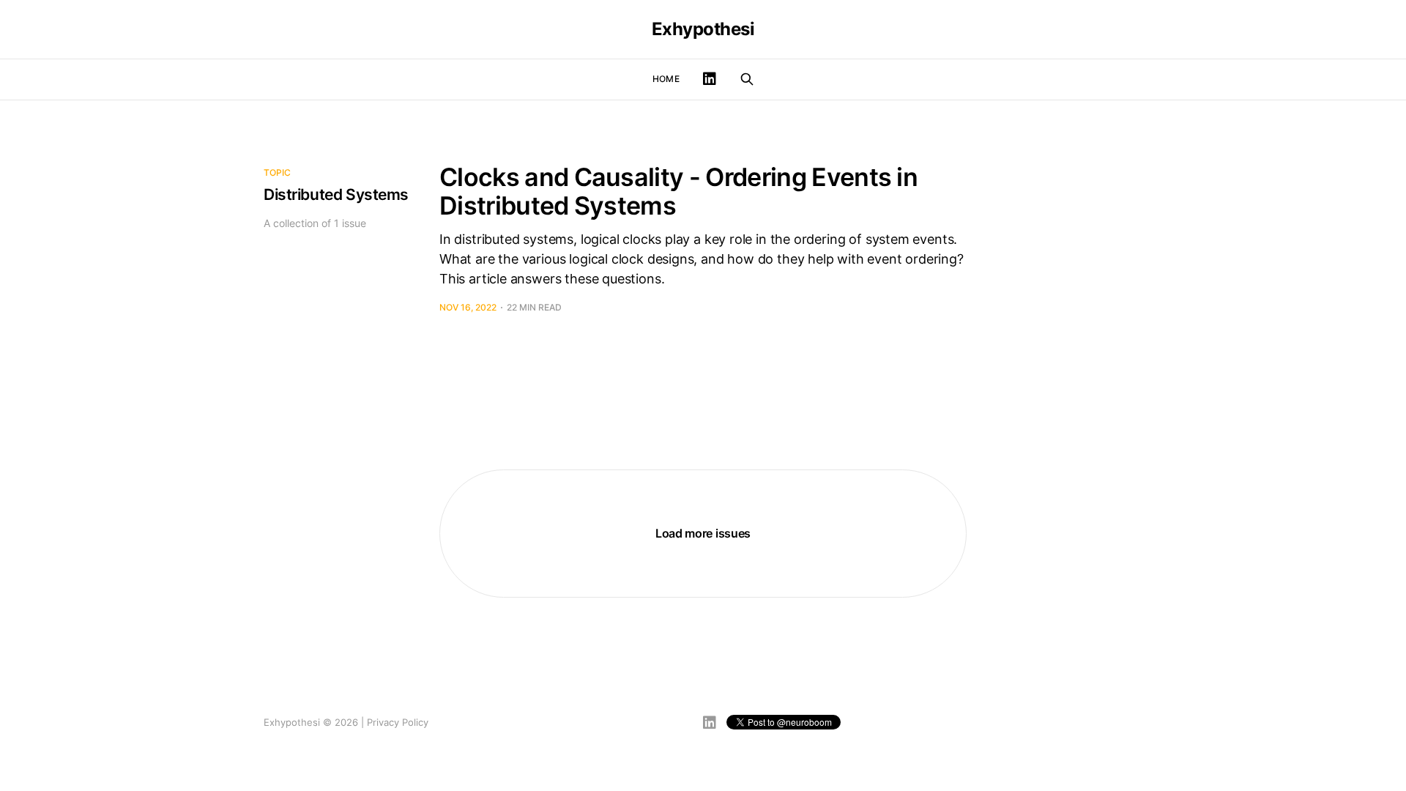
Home (665, 78)
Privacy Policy (397, 722)
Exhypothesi (703, 29)
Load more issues (703, 533)
